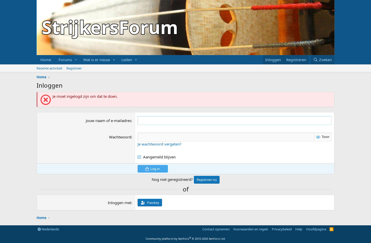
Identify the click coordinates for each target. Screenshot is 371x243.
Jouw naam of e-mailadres (108, 120)
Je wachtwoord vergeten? (159, 144)
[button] (76, 59)
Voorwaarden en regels (250, 229)
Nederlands (50, 229)
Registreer (74, 68)
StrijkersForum (110, 27)
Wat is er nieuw (96, 59)
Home (45, 59)
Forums (65, 59)
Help (298, 229)
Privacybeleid (282, 229)
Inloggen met (119, 202)
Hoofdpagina (316, 229)
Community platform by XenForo (186, 238)
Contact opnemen (216, 229)
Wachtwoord (120, 136)
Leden (126, 59)
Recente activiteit (49, 68)
